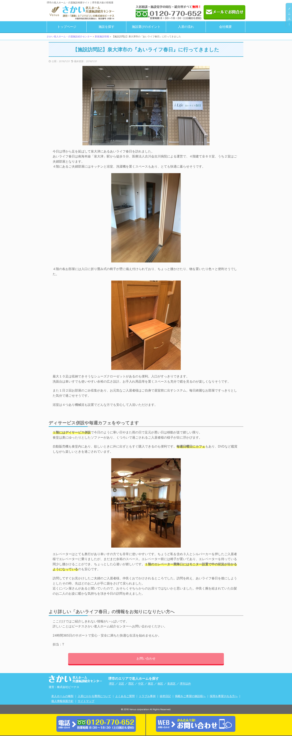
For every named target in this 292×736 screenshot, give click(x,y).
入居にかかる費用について (94, 696)
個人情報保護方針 (62, 701)
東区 (150, 683)
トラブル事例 (147, 696)
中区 (141, 683)
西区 (131, 683)
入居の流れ (186, 27)
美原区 (171, 683)
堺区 (111, 683)
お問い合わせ (146, 658)
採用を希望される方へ (224, 696)
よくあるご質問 (125, 696)
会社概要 (225, 27)
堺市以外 (185, 683)
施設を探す (106, 27)
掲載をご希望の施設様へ (190, 696)
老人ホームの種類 (62, 696)
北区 (121, 683)
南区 (160, 683)
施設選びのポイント (146, 27)
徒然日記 (165, 696)
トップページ (66, 27)
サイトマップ (86, 701)
